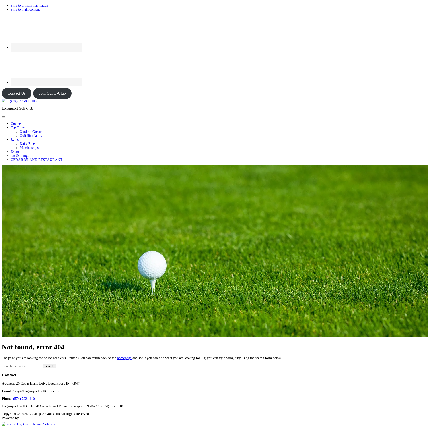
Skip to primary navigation (29, 5)
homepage (124, 358)
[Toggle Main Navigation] (3, 117)
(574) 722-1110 (24, 399)
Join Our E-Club (52, 93)
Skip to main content (25, 9)
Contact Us (17, 93)
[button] (18, 127)
